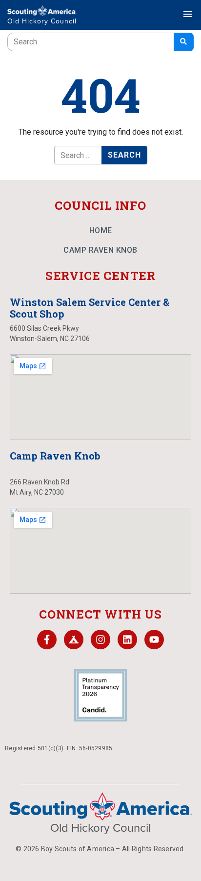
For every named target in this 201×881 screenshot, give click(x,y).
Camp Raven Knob (100, 250)
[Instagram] (100, 639)
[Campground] (73, 639)
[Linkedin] (127, 639)
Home (100, 230)
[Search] (184, 42)
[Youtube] (154, 639)
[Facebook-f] (47, 639)
